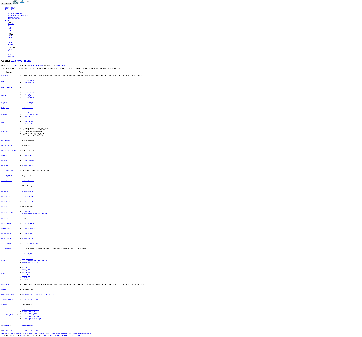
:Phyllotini (27, 96)
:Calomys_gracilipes (30, 316)
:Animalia (27, 108)
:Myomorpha (28, 113)
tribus (4, 254)
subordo (5, 228)
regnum (5, 201)
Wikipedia (23, 335)
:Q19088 (26, 269)
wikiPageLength (7, 145)
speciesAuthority (8, 212)
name (4, 186)
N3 (9, 25)
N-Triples (11, 24)
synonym (5, 131)
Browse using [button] (9, 12)
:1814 (26, 211)
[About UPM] (24, 3)
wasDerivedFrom (7, 294)
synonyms (6, 248)
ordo (4, 191)
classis (5, 155)
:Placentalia (28, 82)
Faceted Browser (10, 7)
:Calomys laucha (27, 325)
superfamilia (6, 238)
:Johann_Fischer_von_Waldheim (34, 213)
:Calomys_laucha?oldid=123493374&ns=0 (38, 294)
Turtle (10, 27)
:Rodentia (27, 116)
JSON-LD (11, 56)
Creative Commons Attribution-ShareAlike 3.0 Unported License (61, 335)
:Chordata (27, 121)
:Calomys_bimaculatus (31, 318)
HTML (10, 44)
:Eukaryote (26, 276)
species (5, 206)
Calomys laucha (21, 60)
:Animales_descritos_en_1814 (33, 262)
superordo (6, 243)
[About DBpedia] (15, 3)
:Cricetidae (28, 92)
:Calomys (27, 103)
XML (10, 30)
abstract (4, 75)
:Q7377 (26, 272)
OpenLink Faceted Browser (16, 13)
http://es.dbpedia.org (37, 65)
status (4, 218)
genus (4, 103)
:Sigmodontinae (29, 97)
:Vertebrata (28, 123)
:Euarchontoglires (30, 114)
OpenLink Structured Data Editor (18, 15)
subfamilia (6, 223)
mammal (15, 65)
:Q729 (26, 271)
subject (4, 260)
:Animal (25, 274)
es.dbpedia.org (60, 65)
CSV (9, 54)
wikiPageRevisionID (8, 150)
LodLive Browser (13, 17)
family (4, 95)
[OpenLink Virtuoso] (11, 333)
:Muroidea (27, 94)
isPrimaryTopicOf (7, 299)
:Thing (24, 267)
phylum (4, 122)
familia (5, 160)
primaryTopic (7, 330)
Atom (10, 35)
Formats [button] (7, 20)
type (3, 273)
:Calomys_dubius (30, 311)
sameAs (5, 325)
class (3, 81)
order (4, 114)
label (3, 289)
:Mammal (25, 277)
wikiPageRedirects (9, 315)
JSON (10, 29)
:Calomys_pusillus (30, 313)
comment (5, 284)
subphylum (6, 233)
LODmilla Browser (14, 19)
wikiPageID (6, 140)
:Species (25, 279)
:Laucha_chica (29, 315)
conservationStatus (8, 87)
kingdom (5, 108)
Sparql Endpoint (9, 9)
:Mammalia (28, 80)
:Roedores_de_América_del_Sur (34, 260)
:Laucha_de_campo (30, 310)
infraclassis (6, 181)
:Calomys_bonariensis (31, 320)
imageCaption (7, 170)
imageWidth (6, 176)
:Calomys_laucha (30, 299)
